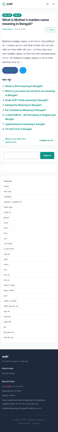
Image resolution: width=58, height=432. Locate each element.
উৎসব (5, 233)
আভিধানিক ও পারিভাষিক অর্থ (13, 202)
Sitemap (36, 423)
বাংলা (5, 269)
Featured (8, 181)
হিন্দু (5, 327)
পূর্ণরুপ (6, 259)
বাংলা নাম (6, 280)
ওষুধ (5, 238)
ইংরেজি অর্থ (17, 15)
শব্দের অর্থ (7, 311)
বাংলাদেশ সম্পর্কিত (9, 285)
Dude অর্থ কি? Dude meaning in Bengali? (26, 100)
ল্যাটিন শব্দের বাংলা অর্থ (11, 306)
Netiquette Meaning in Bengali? (23, 105)
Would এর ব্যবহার (8, 395)
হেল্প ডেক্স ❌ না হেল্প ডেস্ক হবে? (12, 386)
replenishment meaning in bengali (25, 124)
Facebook (10, 70)
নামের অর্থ (7, 254)
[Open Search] (47, 4)
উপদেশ (6, 228)
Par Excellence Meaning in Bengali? (25, 110)
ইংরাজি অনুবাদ (7, 15)
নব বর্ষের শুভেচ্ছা (9, 249)
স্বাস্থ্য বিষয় (7, 322)
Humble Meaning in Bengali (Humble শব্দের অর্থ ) (22, 408)
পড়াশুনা (6, 264)
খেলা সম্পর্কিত (8, 243)
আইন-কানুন (7, 191)
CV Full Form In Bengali (18, 129)
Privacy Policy (8, 373)
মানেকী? (23, 420)
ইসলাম (6, 223)
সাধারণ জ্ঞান (7, 316)
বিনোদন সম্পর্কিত (9, 290)
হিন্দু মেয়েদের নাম (9, 332)
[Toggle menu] (53, 4)
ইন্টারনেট (6, 217)
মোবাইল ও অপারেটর (10, 301)
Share (51, 30)
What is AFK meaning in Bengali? (24, 86)
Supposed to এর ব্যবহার (11, 391)
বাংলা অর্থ (7, 275)
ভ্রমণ (5, 296)
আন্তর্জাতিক (7, 197)
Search (47, 155)
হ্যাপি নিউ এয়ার (9, 337)
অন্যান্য (6, 186)
